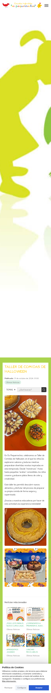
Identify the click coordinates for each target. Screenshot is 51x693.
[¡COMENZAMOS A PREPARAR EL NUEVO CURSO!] (35, 614)
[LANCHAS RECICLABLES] (35, 640)
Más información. (9, 681)
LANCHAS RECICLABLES (32, 650)
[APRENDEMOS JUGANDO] (16, 640)
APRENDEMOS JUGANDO (12, 650)
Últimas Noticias (12, 382)
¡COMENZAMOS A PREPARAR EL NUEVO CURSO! (35, 624)
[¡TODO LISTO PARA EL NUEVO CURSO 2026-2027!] (16, 614)
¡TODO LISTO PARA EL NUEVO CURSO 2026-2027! (15, 624)
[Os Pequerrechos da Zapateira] (22, 5)
